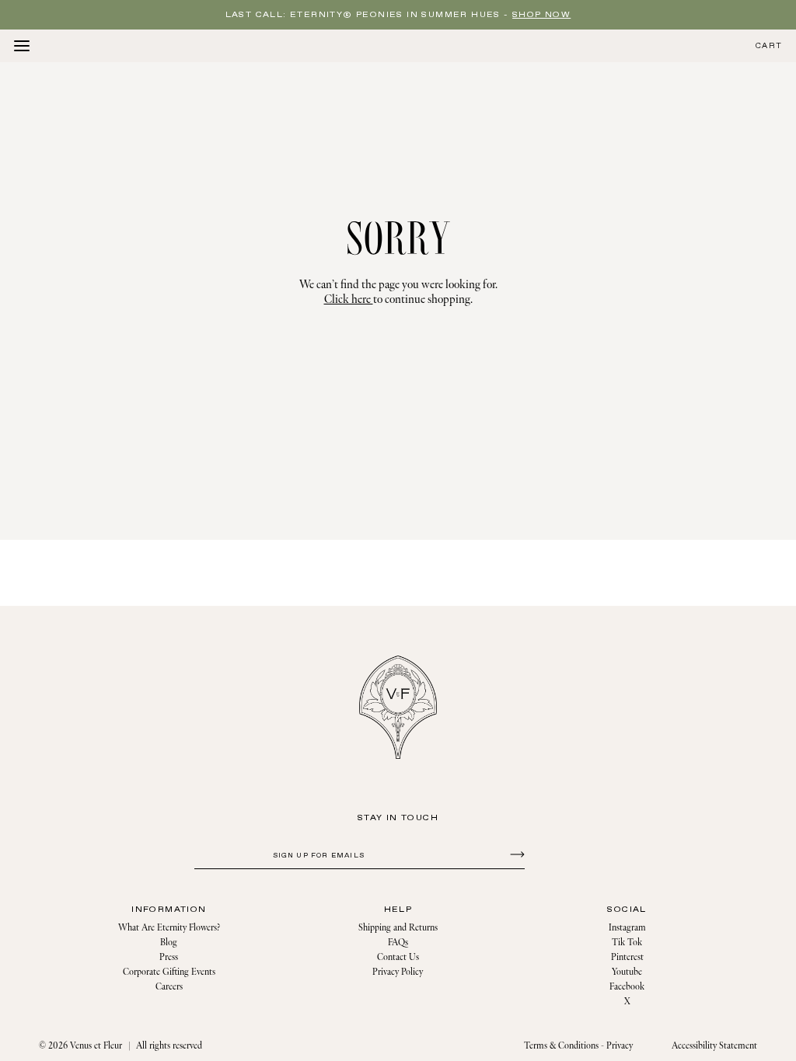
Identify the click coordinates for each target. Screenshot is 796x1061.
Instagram (627, 928)
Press (168, 957)
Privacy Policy (397, 972)
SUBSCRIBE (515, 853)
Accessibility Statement (714, 1046)
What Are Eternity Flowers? (169, 928)
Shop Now (541, 14)
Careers (169, 987)
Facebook (626, 987)
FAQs (398, 942)
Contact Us (398, 957)
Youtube (627, 972)
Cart (769, 46)
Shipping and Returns (398, 928)
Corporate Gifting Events (169, 972)
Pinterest (627, 957)
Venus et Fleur (96, 1046)
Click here (348, 299)
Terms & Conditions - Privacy (578, 1046)
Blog (168, 942)
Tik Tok (627, 942)
